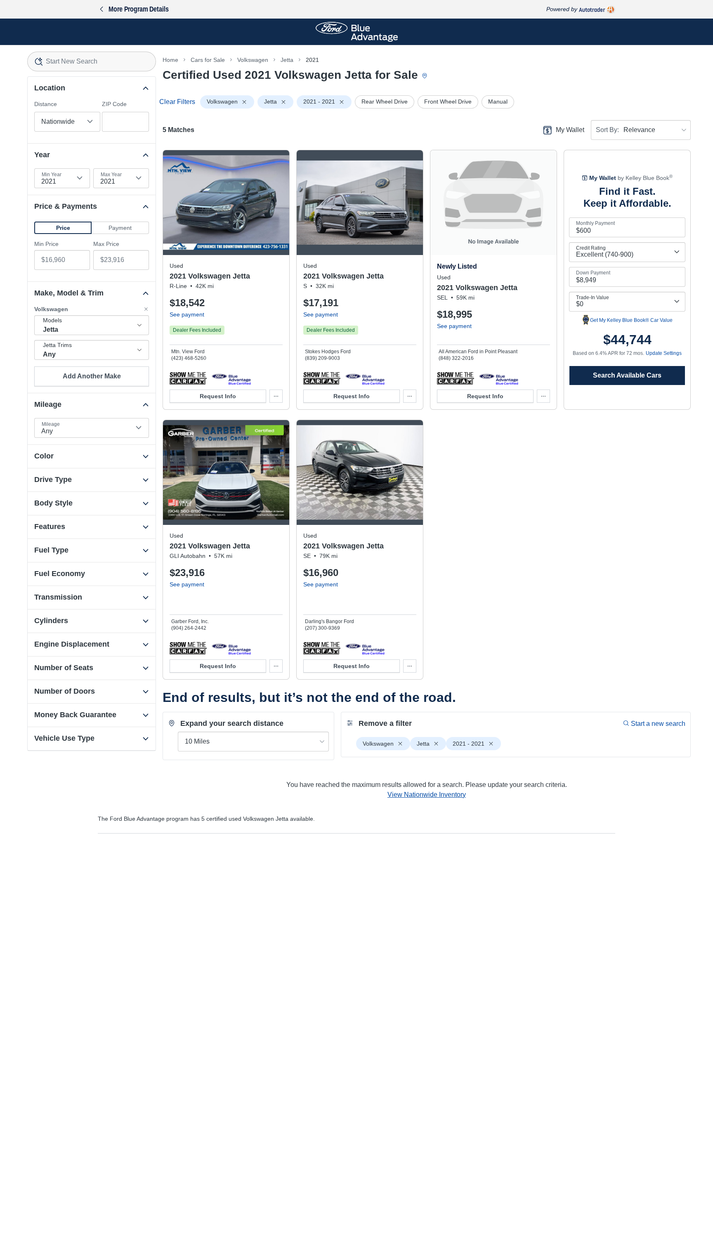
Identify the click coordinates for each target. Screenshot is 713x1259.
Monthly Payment (595, 223)
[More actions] (276, 396)
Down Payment (593, 272)
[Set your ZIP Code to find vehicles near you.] (425, 76)
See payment (187, 314)
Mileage (51, 424)
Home (170, 60)
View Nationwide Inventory (426, 794)
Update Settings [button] (664, 353)
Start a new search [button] (658, 723)
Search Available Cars (627, 375)
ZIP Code (114, 104)
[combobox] (91, 61)
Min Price (46, 244)
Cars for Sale (208, 60)
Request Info (218, 396)
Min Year (51, 174)
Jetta (287, 60)
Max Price (106, 244)
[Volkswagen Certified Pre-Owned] (231, 378)
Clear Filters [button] (177, 101)
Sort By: (607, 129)
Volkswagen (252, 60)
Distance (45, 104)
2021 (312, 60)
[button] (63, 228)
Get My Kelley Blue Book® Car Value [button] (631, 320)
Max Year (111, 174)
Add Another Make (92, 376)
